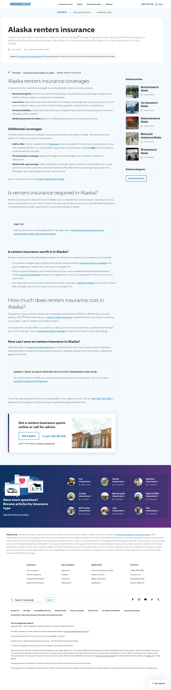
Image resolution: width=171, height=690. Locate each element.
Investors (65, 578)
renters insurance (46, 443)
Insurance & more (65, 4)
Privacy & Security (77, 611)
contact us (149, 656)
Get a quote (29, 435)
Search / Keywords (24, 600)
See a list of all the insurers (105, 656)
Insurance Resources (132, 611)
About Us (65, 570)
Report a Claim (98, 574)
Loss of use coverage (29, 274)
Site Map (26, 611)
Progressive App (137, 578)
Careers (65, 574)
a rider (92, 147)
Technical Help (60, 611)
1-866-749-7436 (147, 5)
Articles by (82, 12)
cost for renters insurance (59, 317)
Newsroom (66, 583)
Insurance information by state (38, 72)
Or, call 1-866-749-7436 (54, 436)
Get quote (160, 683)
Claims (79, 4)
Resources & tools (94, 4)
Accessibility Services (42, 611)
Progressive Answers (35, 578)
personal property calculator (52, 331)
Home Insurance (34, 574)
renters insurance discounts (40, 347)
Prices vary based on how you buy (76, 631)
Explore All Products (35, 583)
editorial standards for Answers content (133, 534)
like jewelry (54, 144)
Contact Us (135, 574)
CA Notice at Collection (111, 611)
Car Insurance (33, 570)
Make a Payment (99, 578)
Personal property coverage (93, 263)
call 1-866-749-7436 (101, 398)
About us (109, 4)
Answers (62, 12)
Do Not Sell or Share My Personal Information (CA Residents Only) (36, 615)
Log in (160, 4)
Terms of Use (93, 611)
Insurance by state (136, 178)
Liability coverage (85, 283)
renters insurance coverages (50, 179)
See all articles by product (16, 514)
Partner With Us (137, 583)
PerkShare (96, 583)
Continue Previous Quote (102, 570)
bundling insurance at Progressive (30, 381)
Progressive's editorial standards (29, 56)
